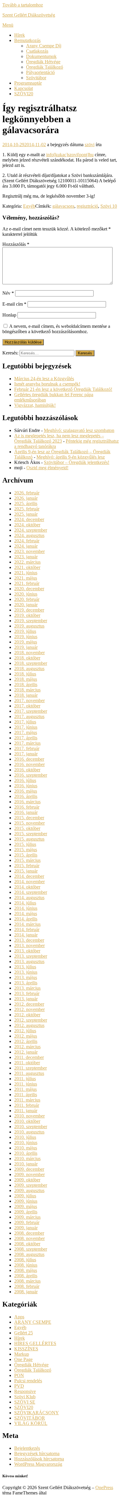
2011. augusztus (29, 1073)
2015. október (27, 828)
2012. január (26, 1051)
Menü (7, 25)
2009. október (27, 1179)
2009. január (26, 1227)
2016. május (25, 791)
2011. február (26, 1105)
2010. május (25, 1147)
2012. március (27, 1046)
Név (8, 293)
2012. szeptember (30, 1020)
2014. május (25, 913)
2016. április (25, 796)
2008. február (26, 1286)
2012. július (25, 1030)
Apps (19, 1316)
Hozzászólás (15, 244)
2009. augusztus (29, 1190)
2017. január (26, 753)
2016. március (27, 801)
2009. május (25, 1206)
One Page (23, 1359)
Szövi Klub (25, 1396)
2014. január (26, 934)
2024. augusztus (29, 535)
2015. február (26, 865)
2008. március (27, 1280)
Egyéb (29, 206)
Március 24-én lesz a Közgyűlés (44, 378)
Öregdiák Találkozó (44, 67)
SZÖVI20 (23, 93)
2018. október (27, 657)
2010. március (27, 1158)
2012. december (29, 1004)
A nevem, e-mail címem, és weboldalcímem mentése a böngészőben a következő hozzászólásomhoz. (56, 329)
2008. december (29, 1233)
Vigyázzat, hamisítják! (35, 405)
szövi (89, 144)
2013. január (26, 998)
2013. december (29, 940)
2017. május (25, 732)
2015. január (26, 870)
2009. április (25, 1211)
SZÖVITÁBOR (29, 1417)
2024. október (27, 524)
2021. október (27, 567)
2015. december (29, 817)
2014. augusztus (29, 897)
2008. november (29, 1238)
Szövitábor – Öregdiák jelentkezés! (76, 462)
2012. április (25, 1041)
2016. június (25, 785)
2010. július (25, 1137)
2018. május (25, 679)
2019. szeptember (30, 620)
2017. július (25, 721)
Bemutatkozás (27, 40)
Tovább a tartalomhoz (22, 4)
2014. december (29, 876)
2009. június (25, 1201)
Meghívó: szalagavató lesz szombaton (79, 430)
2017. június (25, 727)
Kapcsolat (23, 88)
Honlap (9, 314)
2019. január (26, 647)
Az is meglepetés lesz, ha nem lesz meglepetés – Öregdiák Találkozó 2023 (59, 438)
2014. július (25, 902)
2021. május (25, 578)
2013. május (25, 977)
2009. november (29, 1174)
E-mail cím (14, 304)
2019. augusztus (29, 625)
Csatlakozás (37, 51)
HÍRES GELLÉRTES (35, 1343)
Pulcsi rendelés (28, 1380)
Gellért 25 (23, 1332)
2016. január (26, 812)
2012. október (27, 1014)
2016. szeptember (30, 775)
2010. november (29, 1115)
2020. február (26, 599)
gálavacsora (63, 206)
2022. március (27, 562)
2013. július (25, 966)
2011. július (25, 1078)
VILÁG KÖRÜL (30, 1423)
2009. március (27, 1217)
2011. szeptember (30, 1067)
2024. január (26, 546)
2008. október (27, 1243)
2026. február (26, 492)
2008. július (25, 1259)
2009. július (25, 1195)
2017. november (29, 700)
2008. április (25, 1275)
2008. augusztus (29, 1254)
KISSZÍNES (26, 1348)
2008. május (25, 1270)
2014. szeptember (30, 892)
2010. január (26, 1163)
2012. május (25, 1036)
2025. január (26, 514)
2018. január (26, 695)
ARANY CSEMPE (32, 1322)
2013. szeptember (30, 956)
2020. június (25, 593)
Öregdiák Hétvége (43, 61)
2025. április (25, 503)
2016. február (26, 807)
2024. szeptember (30, 530)
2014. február (26, 929)
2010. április (25, 1153)
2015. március (27, 860)
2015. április (25, 854)
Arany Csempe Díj (43, 45)
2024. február (26, 540)
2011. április (25, 1094)
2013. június (25, 972)
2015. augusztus (29, 838)
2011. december (29, 1057)
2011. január (25, 1110)
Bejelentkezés (27, 1448)
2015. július (25, 844)
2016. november (29, 764)
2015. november (29, 822)
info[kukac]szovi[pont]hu (70, 154)
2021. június (25, 572)
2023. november (29, 551)
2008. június (25, 1265)
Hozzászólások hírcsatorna (39, 1458)
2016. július (25, 780)
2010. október (27, 1121)
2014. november (29, 881)
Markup (21, 1354)
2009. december (29, 1169)
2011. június (25, 1083)
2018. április (25, 684)
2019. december (29, 609)
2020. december (29, 588)
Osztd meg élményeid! (47, 467)
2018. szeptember (30, 663)
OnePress (104, 1487)
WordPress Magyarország (38, 1464)
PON (19, 1375)
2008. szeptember (30, 1249)
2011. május (25, 1089)
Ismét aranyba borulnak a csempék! (47, 383)
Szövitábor (36, 77)
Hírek (19, 35)
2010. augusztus (29, 1131)
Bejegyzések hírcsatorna (37, 1453)
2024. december (29, 519)
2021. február (26, 583)
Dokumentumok (41, 56)
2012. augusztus (29, 1025)
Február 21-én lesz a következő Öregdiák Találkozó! (63, 389)
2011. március (27, 1099)
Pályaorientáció (40, 72)
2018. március (27, 689)
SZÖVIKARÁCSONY (36, 1412)
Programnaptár (28, 83)
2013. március (27, 988)
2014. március (27, 924)
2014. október (27, 886)
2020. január (26, 604)
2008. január (26, 1291)
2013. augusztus (29, 961)
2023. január (26, 556)
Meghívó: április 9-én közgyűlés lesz (70, 456)
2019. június (25, 636)
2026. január (26, 498)
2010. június (25, 1142)
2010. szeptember (30, 1126)
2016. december (29, 759)
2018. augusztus (29, 668)
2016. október (27, 769)
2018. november (29, 652)
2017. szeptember (30, 711)
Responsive (25, 1391)
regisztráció (87, 206)
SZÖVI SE (24, 1402)
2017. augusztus (29, 716)
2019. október (27, 615)
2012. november (29, 1009)
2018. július (25, 673)
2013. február (26, 993)
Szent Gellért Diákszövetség (28, 14)
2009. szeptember (30, 1185)
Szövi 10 (108, 206)
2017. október (27, 705)
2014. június (25, 908)
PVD (19, 1386)
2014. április (25, 918)
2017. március (27, 743)
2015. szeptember (30, 833)
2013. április (25, 982)
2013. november (29, 945)
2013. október (27, 950)
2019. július (25, 631)
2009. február (26, 1222)
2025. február (26, 508)
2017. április (25, 737)
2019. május (25, 641)
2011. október (27, 1062)
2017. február (26, 748)
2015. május (25, 849)
